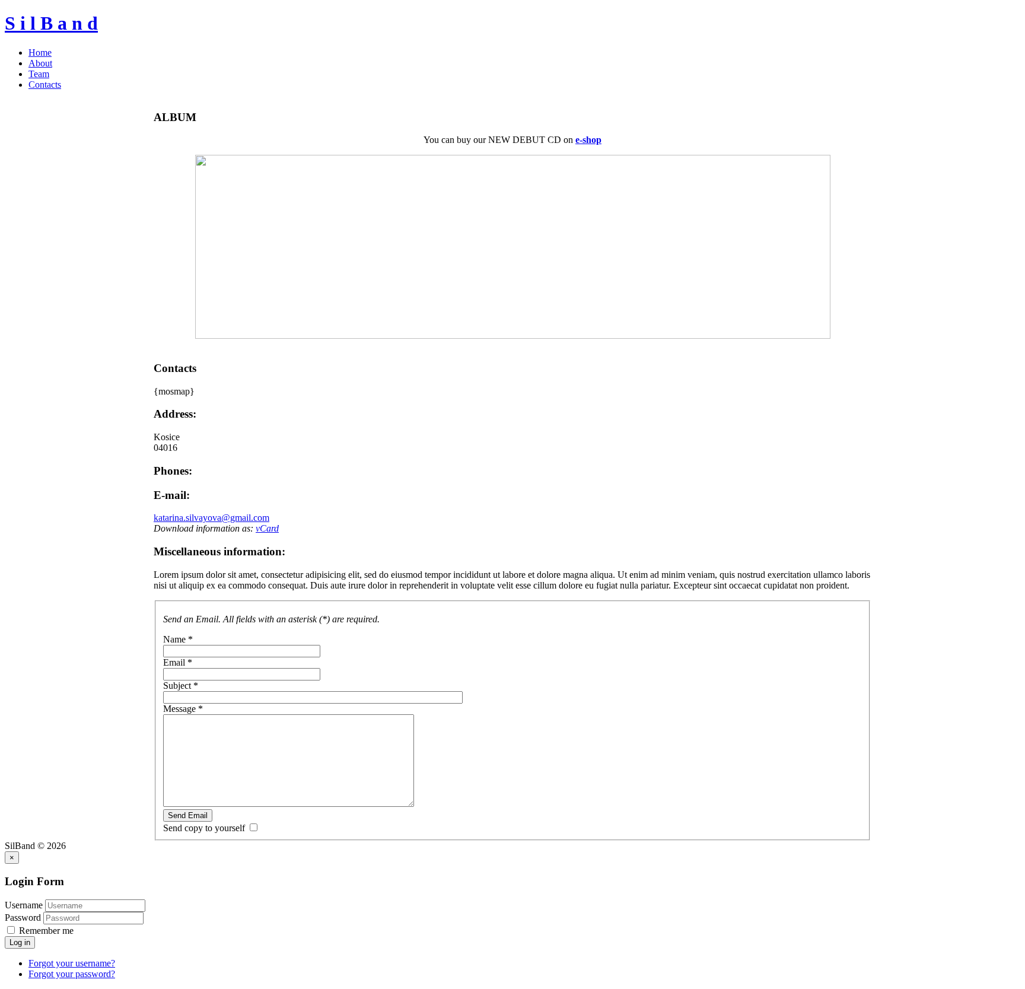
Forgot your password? (71, 974)
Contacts (44, 84)
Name (178, 639)
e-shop (588, 140)
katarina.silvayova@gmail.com (211, 518)
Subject (180, 685)
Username (24, 905)
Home (40, 52)
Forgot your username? (71, 963)
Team (38, 74)
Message (183, 709)
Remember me (45, 931)
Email (177, 662)
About (40, 63)
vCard (267, 528)
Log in (19, 942)
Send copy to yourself (204, 828)
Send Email (188, 815)
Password (24, 917)
